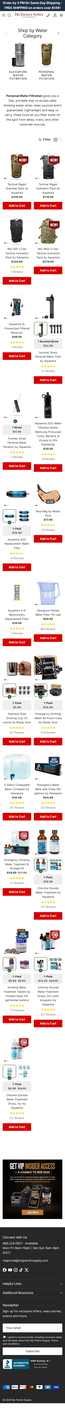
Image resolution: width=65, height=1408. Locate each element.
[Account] (54, 15)
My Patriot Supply (21, 1399)
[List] (60, 140)
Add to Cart (17, 205)
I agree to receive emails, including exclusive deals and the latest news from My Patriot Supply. (32, 1340)
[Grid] (56, 140)
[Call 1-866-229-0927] (48, 15)
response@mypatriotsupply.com (25, 1260)
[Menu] (3, 15)
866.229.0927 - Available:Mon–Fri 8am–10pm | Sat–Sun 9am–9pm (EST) (31, 1248)
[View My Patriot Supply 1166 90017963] (27, 1368)
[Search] (11, 15)
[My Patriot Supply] (29, 15)
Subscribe (33, 1351)
